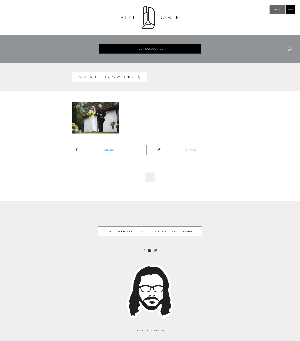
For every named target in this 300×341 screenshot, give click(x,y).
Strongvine (157, 330)
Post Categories (150, 48)
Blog (174, 231)
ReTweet (191, 149)
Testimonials (157, 231)
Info (140, 231)
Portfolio (125, 231)
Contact (189, 231)
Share (109, 149)
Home (108, 231)
